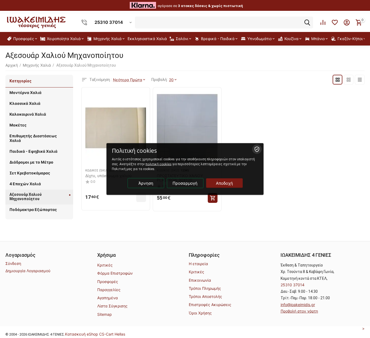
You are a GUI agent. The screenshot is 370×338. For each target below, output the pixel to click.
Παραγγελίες (109, 289)
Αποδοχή (224, 183)
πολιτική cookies (158, 164)
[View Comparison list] (322, 22)
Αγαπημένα (107, 297)
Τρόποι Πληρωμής (205, 288)
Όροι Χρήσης (200, 313)
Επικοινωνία (200, 280)
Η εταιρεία (198, 263)
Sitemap (104, 314)
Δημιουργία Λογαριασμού (27, 270)
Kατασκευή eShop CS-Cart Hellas (95, 334)
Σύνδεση (13, 263)
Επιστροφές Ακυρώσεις (210, 304)
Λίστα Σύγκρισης (112, 306)
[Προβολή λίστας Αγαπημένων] (334, 22)
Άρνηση (145, 183)
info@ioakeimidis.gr (298, 304)
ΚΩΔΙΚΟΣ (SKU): (96, 170)
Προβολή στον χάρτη (299, 311)
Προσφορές (107, 281)
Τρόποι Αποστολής (205, 296)
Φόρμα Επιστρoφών (115, 273)
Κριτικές (105, 265)
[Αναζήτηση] (307, 22)
